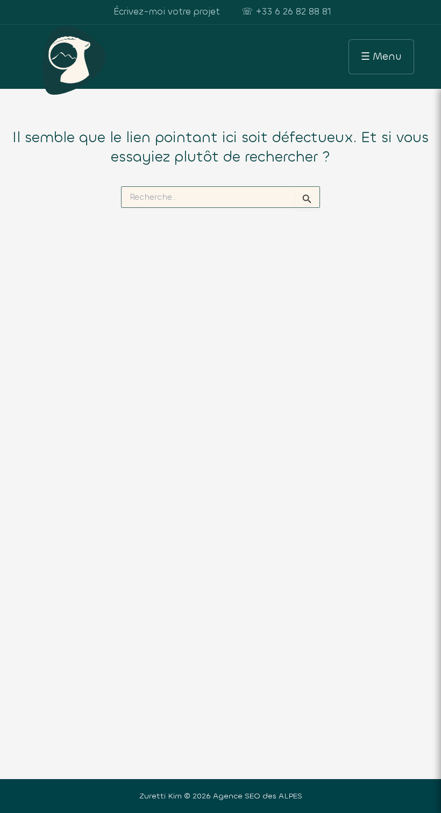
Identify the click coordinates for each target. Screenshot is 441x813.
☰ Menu (381, 56)
